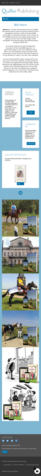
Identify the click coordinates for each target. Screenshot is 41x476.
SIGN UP (5, 452)
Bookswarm (15, 471)
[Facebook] (3, 441)
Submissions (31, 143)
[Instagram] (16, 441)
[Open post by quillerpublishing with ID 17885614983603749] (20, 255)
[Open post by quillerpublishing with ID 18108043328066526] (20, 402)
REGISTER (12, 3)
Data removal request (33, 465)
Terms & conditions (19, 465)
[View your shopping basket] (29, 19)
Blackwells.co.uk (11, 114)
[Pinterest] (12, 441)
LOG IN (18, 3)
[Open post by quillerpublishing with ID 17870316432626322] (20, 328)
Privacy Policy (7, 465)
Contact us (30, 112)
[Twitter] (7, 441)
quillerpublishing (20, 201)
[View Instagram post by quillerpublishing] (36, 232)
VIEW (19, 183)
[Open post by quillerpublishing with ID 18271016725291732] (20, 365)
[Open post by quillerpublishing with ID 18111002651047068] (20, 218)
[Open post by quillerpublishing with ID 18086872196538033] (20, 291)
